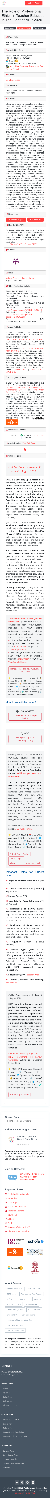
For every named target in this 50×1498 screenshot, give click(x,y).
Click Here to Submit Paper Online (25, 717)
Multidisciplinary (14, 1304)
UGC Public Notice (23, 829)
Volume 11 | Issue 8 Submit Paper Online (27, 1137)
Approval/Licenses (15, 1210)
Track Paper (12, 1202)
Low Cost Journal (29, 1315)
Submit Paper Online (19, 854)
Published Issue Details (18, 1194)
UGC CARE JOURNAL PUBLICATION (24, 339)
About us (6, 1393)
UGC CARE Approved (16, 1206)
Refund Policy (8, 1428)
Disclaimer (7, 1424)
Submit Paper (34, 3)
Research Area (32, 974)
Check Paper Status (11, 1420)
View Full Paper (29, 443)
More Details (12, 982)
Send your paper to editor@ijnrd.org (25, 739)
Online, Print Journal (15, 1309)
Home (5, 1389)
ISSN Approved (34, 1309)
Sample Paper (8, 1451)
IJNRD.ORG (20, 370)
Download (12, 1215)
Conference (12, 1223)
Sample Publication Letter (13, 1463)
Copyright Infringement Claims (15, 1436)
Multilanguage (31, 1304)
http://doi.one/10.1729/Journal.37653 (21, 244)
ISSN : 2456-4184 (34, 1289)
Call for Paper (16, 858)
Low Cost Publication (15, 1330)
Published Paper (16, 220)
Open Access (24, 1299)
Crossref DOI (12, 1315)
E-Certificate (35, 220)
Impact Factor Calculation (13, 1432)
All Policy (11, 1219)
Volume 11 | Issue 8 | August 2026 (24, 1053)
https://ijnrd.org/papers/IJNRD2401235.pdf (24, 310)
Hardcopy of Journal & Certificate (20, 1320)
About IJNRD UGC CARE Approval (25, 863)
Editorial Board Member (18, 1231)
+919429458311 (16, 1372)
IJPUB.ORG (11, 372)
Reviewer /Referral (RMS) (18, 1227)
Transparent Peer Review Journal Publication (25, 670)
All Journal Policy (10, 1405)
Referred (10, 1299)
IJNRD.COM (36, 370)
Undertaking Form (10, 1455)
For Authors (12, 1198)
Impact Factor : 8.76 (15, 1289)
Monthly (37, 1299)
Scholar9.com (38, 435)
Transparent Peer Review (31, 1294)
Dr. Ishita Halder (13, 80)
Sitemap (6, 1467)
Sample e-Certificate (11, 1459)
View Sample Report (17, 649)
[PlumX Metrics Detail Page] (15, 261)
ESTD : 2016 (11, 1294)
